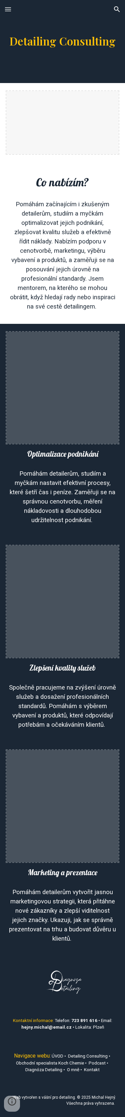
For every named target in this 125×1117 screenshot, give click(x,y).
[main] (62, 41)
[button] (8, 9)
